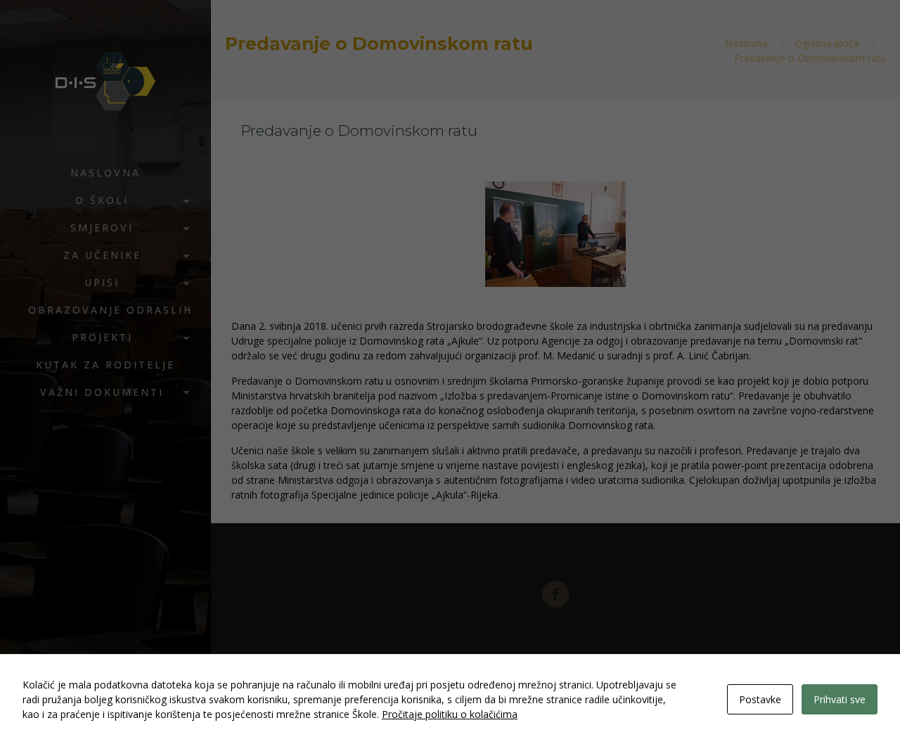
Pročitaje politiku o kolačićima (450, 714)
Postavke (760, 699)
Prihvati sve (840, 699)
